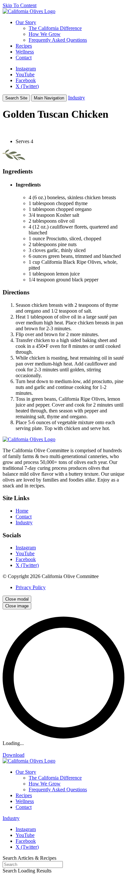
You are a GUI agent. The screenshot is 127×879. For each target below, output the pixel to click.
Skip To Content (19, 5)
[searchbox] (33, 864)
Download (13, 755)
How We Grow (45, 34)
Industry (76, 97)
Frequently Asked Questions (58, 40)
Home (22, 511)
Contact (24, 516)
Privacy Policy (31, 587)
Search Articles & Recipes (29, 858)
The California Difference (55, 28)
